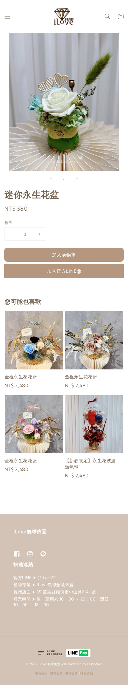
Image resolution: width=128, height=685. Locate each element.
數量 (8, 222)
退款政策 (71, 673)
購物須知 (86, 673)
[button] (7, 16)
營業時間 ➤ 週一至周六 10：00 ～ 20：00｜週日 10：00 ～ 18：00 (61, 601)
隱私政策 (56, 673)
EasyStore (94, 664)
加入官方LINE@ (64, 271)
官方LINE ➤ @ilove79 (34, 577)
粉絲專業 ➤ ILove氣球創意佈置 (43, 584)
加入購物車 (64, 254)
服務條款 (41, 673)
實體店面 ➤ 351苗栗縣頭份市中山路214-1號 (54, 591)
